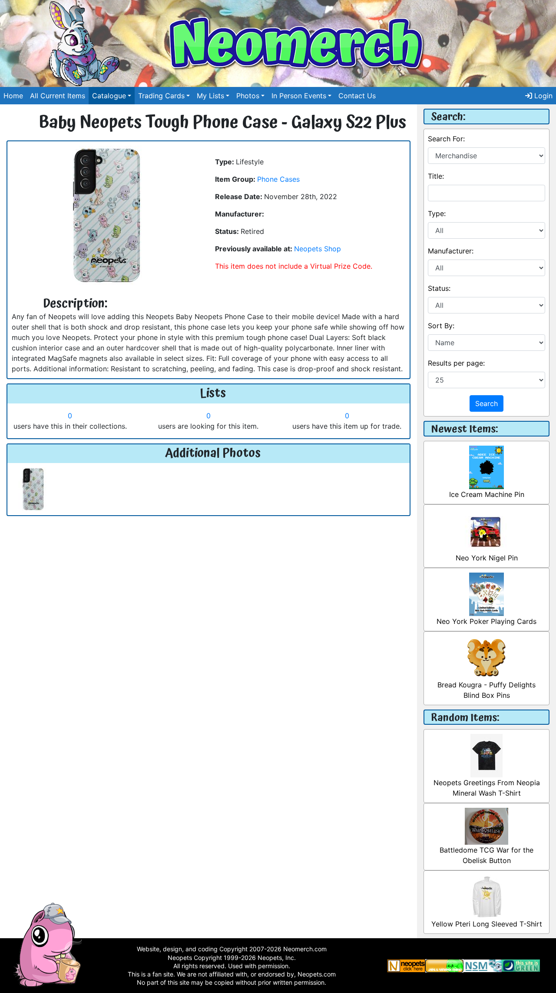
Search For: (446, 138)
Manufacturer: (450, 251)
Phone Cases (278, 179)
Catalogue (109, 95)
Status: (439, 288)
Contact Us (357, 95)
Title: (436, 176)
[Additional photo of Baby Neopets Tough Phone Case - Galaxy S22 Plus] (33, 488)
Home (13, 95)
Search (486, 403)
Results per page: (456, 363)
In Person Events (298, 95)
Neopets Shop (317, 248)
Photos (247, 95)
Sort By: (441, 325)
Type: (437, 213)
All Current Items (57, 95)
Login (542, 95)
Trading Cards (161, 95)
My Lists (210, 95)
